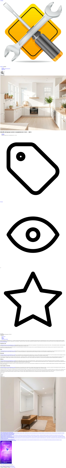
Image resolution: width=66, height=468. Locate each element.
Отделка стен (3, 336)
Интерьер (3, 134)
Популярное (3, 69)
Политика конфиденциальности (6, 68)
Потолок (3, 337)
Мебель (3, 338)
